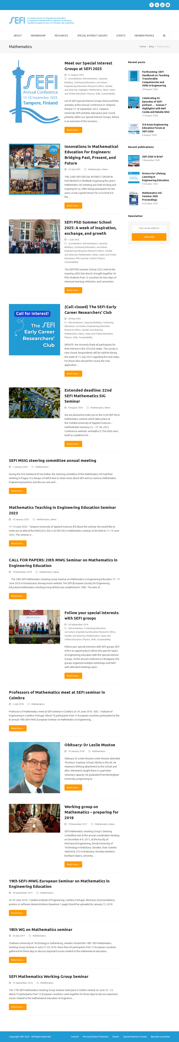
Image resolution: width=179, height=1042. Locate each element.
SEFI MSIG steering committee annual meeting (52, 460)
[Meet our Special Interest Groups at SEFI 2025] (34, 91)
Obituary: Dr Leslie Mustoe (90, 745)
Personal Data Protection (96, 1036)
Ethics (101, 86)
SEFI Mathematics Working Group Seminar (48, 976)
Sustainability (108, 93)
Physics (90, 93)
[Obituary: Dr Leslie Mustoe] (34, 767)
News (106, 89)
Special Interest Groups (135, 1036)
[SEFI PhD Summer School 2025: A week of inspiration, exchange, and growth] (34, 236)
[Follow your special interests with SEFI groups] (34, 626)
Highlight (83, 89)
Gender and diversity (92, 330)
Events (116, 1036)
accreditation (75, 78)
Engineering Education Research (81, 86)
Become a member (160, 1036)
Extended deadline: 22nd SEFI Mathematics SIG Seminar (88, 395)
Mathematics (95, 89)
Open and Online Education (99, 333)
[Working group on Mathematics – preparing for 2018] (34, 818)
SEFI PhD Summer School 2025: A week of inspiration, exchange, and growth (90, 227)
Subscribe (149, 236)
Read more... (73, 130)
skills (97, 93)
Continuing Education (84, 82)
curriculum (101, 82)
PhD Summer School (86, 258)
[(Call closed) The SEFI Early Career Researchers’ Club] (34, 329)
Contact (75, 1036)
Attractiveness (90, 78)
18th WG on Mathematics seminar (40, 929)
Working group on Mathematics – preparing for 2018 (92, 812)
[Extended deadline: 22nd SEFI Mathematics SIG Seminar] (34, 402)
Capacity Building (93, 322)
